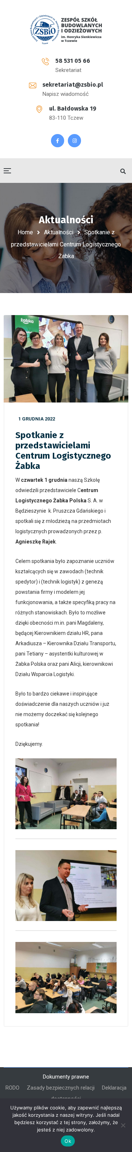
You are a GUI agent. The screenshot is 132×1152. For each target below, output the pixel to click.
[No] (122, 1125)
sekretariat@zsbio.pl (73, 84)
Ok (68, 1141)
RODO (12, 1087)
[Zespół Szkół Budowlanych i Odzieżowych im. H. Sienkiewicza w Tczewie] (66, 29)
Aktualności (58, 232)
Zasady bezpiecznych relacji (61, 1087)
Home (25, 232)
